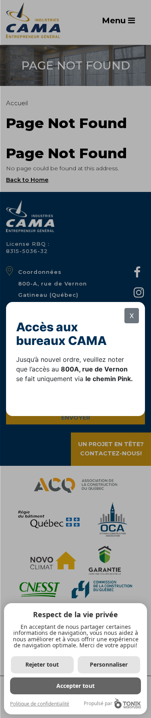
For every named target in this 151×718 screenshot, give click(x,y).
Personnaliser (109, 664)
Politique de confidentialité (39, 703)
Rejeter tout (42, 664)
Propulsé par (98, 703)
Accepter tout (75, 685)
